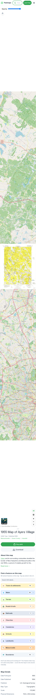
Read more (4, 566)
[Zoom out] (33, 521)
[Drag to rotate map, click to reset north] (33, 524)
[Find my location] (33, 514)
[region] (18, 266)
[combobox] (17, 3)
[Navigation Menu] (34, 3)
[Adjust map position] (2, 13)
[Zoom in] (33, 518)
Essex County (16, 538)
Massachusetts (5, 538)
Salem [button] (3, 558)
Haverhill (24, 538)
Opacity (4, 9)
